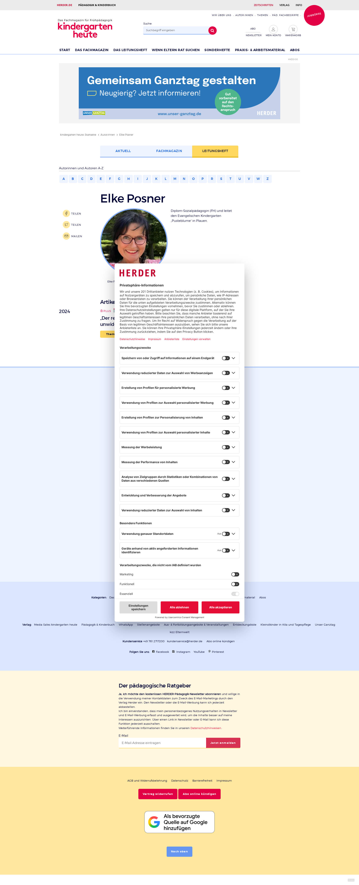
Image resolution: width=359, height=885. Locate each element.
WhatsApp (126, 624)
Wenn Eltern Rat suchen (176, 50)
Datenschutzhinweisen (206, 728)
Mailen (76, 236)
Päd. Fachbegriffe (285, 15)
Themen (262, 15)
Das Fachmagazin (92, 50)
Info (299, 5)
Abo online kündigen (221, 641)
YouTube (199, 651)
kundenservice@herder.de (184, 641)
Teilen (76, 213)
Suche (147, 23)
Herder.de (64, 5)
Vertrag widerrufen (158, 794)
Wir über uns (221, 15)
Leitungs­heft (215, 151)
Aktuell (123, 151)
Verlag (284, 5)
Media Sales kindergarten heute (55, 624)
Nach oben (179, 851)
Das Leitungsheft (130, 50)
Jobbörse (314, 15)
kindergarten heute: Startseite (78, 134)
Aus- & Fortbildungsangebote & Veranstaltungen (196, 624)
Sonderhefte (217, 50)
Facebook (162, 651)
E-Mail (123, 736)
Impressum (224, 780)
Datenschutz (179, 780)
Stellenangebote (148, 624)
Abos (295, 50)
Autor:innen (244, 15)
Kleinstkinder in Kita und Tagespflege (286, 624)
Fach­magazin (169, 151)
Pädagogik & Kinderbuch (97, 5)
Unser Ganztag (325, 624)
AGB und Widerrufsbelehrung (147, 780)
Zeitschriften (263, 5)
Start (64, 50)
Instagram (183, 651)
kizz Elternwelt (179, 632)
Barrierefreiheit (202, 780)
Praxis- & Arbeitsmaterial (260, 50)
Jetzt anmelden (223, 743)
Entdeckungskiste (244, 624)
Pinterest (218, 651)
